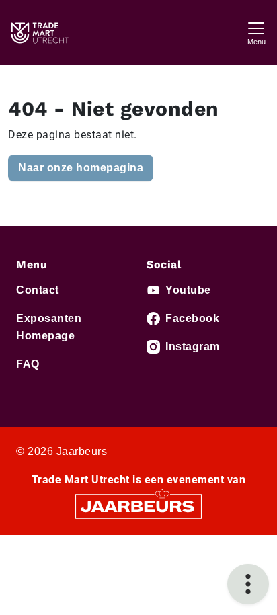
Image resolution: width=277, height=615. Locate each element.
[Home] (39, 32)
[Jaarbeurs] (138, 505)
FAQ (28, 364)
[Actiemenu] (248, 584)
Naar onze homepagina (80, 167)
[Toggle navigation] (256, 32)
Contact (37, 290)
